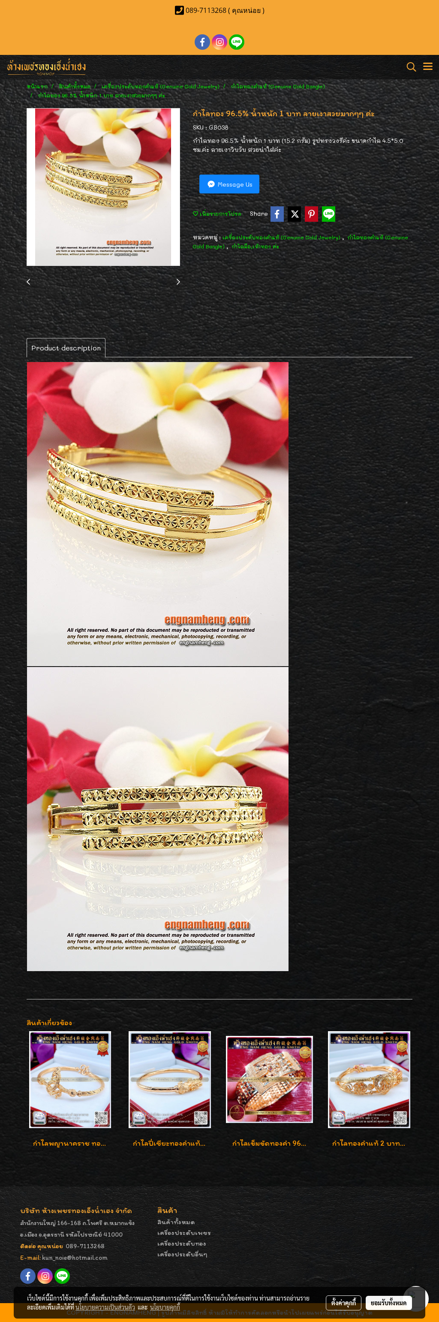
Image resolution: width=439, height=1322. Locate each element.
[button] (408, 67)
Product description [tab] (66, 347)
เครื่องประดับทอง (181, 1243)
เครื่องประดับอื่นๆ (182, 1254)
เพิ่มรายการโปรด (219, 213)
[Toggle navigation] (427, 66)
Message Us (234, 184)
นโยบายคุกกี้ (165, 1307)
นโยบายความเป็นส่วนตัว (105, 1307)
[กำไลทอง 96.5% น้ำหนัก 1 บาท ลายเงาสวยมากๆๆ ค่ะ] (103, 187)
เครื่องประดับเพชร (184, 1232)
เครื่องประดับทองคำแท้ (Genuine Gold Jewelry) (282, 237)
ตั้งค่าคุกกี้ (343, 1303)
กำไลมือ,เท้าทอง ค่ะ (255, 246)
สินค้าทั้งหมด (176, 1222)
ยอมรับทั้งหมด (389, 1303)
